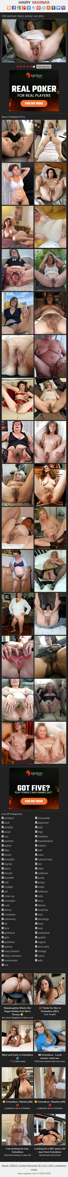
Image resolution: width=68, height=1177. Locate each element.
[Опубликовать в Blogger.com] (9, 8)
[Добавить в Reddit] (44, 8)
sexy (40, 900)
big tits (8, 864)
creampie (9, 900)
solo (40, 914)
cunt (6, 905)
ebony (8, 910)
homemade (10, 960)
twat (40, 928)
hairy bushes (11, 951)
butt (6, 882)
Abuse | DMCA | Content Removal (19, 1165)
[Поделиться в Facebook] (14, 8)
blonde (8, 873)
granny (8, 946)
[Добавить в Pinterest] (39, 8)
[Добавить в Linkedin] (29, 8)
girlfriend (9, 932)
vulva (40, 955)
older (40, 868)
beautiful (9, 859)
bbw (6, 850)
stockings (43, 919)
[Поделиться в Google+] (24, 8)
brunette (9, 877)
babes (8, 845)
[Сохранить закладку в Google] (19, 8)
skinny (41, 905)
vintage (41, 951)
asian (7, 831)
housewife (43, 818)
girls (6, 937)
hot (6, 965)
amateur (9, 818)
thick (40, 923)
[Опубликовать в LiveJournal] (34, 8)
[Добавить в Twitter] (58, 8)
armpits (8, 827)
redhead (42, 891)
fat (5, 923)
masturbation (45, 841)
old (39, 864)
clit (6, 891)
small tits (42, 910)
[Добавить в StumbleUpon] (49, 8)
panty (40, 877)
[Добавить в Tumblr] (53, 8)
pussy (41, 882)
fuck (6, 928)
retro (40, 896)
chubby (8, 887)
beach (8, 854)
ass (6, 836)
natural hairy (44, 859)
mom (40, 854)
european (10, 914)
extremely (10, 919)
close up (9, 896)
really (40, 887)
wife (40, 960)
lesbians (42, 836)
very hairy (43, 946)
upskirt (41, 937)
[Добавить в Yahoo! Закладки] (63, 8)
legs (40, 831)
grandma (9, 942)
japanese (43, 822)
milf (39, 850)
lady (40, 827)
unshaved (43, 932)
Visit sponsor (44, 66)
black (7, 868)
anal (6, 822)
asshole (9, 841)
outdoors (42, 873)
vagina (41, 942)
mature (41, 845)
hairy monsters (12, 955)
